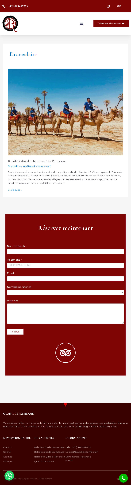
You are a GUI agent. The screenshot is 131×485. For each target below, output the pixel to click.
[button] (82, 23)
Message (12, 300)
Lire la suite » (15, 189)
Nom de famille (16, 246)
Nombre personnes (19, 286)
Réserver (15, 331)
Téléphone (14, 259)
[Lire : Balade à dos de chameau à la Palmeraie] (65, 112)
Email (11, 273)
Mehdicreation (45, 478)
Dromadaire (14, 166)
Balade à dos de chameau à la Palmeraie (37, 161)
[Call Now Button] (123, 478)
